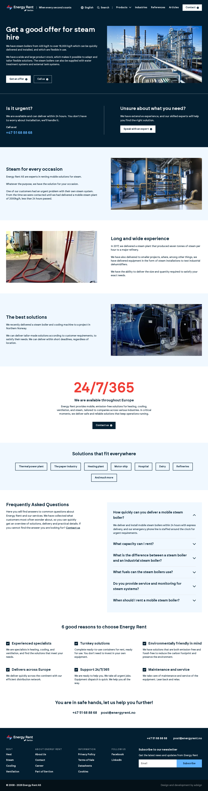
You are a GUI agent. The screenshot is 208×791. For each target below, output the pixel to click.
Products (121, 7)
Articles (174, 7)
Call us (41, 79)
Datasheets (85, 766)
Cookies (83, 771)
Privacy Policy (86, 754)
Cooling (11, 766)
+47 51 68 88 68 (19, 133)
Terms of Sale (86, 760)
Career (39, 766)
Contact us (102, 425)
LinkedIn (117, 760)
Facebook (118, 754)
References (158, 7)
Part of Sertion (44, 771)
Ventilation (12, 771)
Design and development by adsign (181, 785)
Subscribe (189, 763)
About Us (40, 754)
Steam (10, 760)
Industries (141, 7)
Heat (9, 754)
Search (105, 7)
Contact (191, 7)
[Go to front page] (19, 741)
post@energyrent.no (118, 712)
